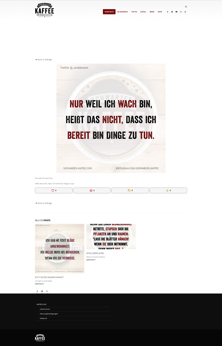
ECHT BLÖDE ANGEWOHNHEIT (49, 277)
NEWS (152, 12)
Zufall (143, 12)
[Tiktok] (185, 12)
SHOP (160, 12)
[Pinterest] (172, 12)
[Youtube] (176, 12)
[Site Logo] (44, 10)
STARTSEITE (109, 12)
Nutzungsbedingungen (49, 314)
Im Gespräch (122, 12)
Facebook (37, 291)
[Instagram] (181, 12)
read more (39, 284)
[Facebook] (167, 12)
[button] (186, 6)
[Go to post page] (59, 248)
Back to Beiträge (44, 59)
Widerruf (43, 318)
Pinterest (42, 291)
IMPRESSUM (41, 304)
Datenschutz (45, 309)
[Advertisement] (111, 39)
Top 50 (134, 12)
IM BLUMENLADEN (95, 253)
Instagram (47, 291)
